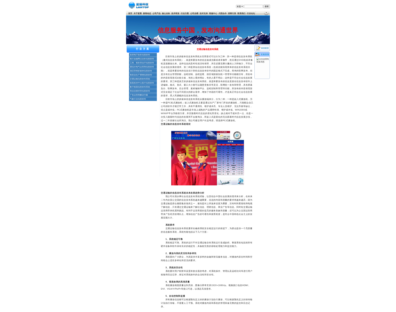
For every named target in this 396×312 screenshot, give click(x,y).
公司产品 (157, 13)
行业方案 (185, 13)
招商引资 (232, 13)
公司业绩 (194, 13)
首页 (130, 13)
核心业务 (166, 13)
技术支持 (204, 13)
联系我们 (241, 13)
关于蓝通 (138, 13)
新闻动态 (147, 13)
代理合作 (223, 13)
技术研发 (175, 13)
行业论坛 (251, 13)
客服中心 (213, 13)
